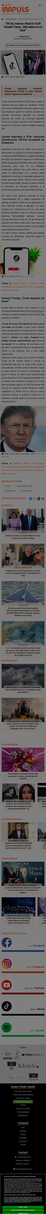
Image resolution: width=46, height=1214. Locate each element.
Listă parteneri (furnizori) (9, 1203)
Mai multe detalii (33, 1182)
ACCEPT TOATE (23, 1207)
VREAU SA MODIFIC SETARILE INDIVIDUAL (23, 1210)
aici (11, 1189)
